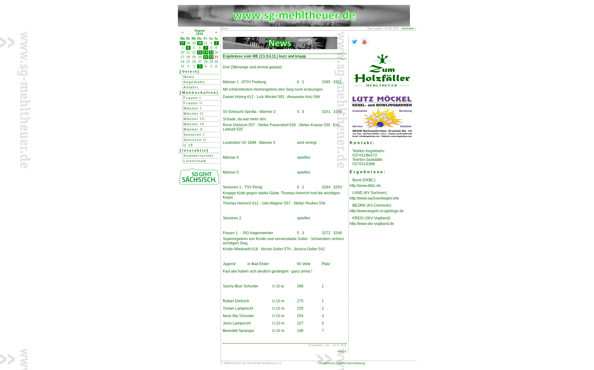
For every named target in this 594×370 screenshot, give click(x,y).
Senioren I (194, 134)
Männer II (193, 113)
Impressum (327, 363)
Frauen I (192, 98)
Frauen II (193, 103)
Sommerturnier (198, 155)
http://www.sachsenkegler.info (374, 198)
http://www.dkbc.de (365, 185)
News (189, 77)
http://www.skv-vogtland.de (372, 224)
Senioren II (194, 140)
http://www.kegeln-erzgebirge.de (377, 211)
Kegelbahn (194, 82)
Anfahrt (191, 87)
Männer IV (193, 124)
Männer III (194, 119)
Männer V (193, 129)
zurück (342, 351)
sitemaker (408, 28)
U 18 (188, 145)
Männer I (192, 108)
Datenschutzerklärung (350, 363)
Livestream (194, 161)
